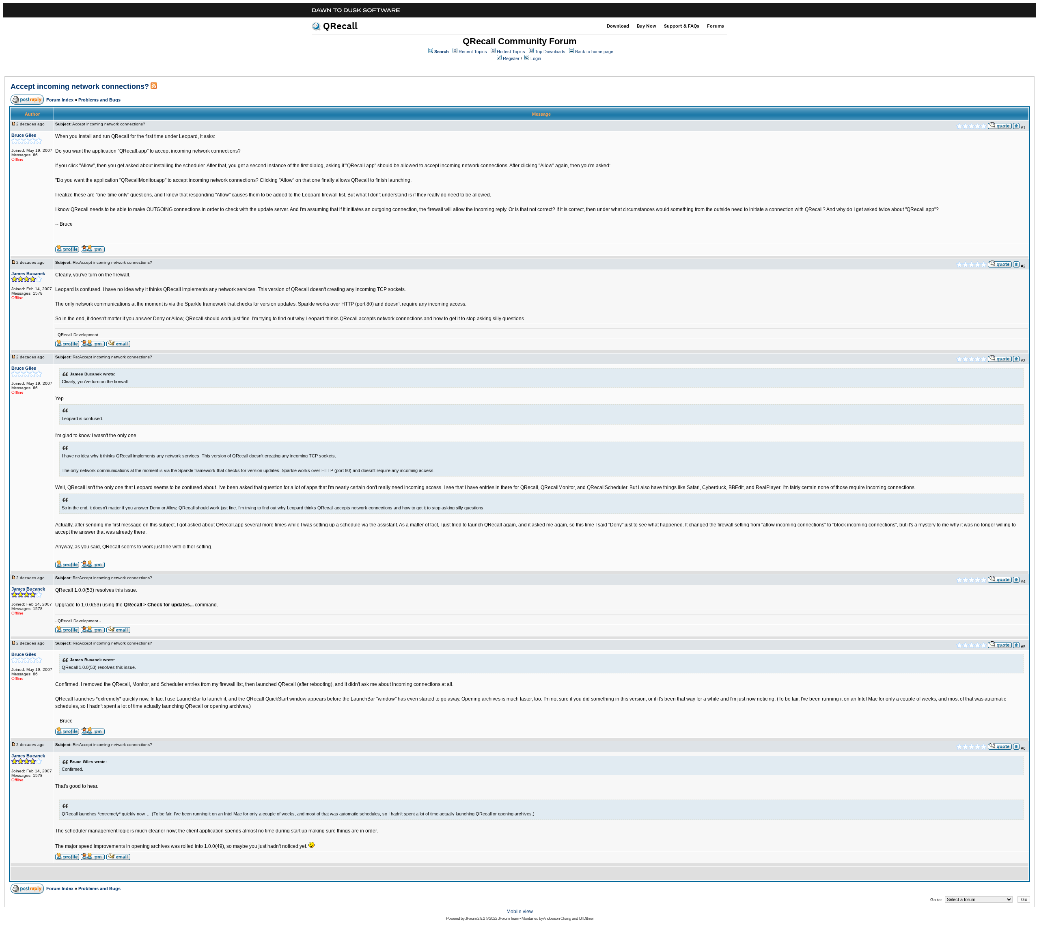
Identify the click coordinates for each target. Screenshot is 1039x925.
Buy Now (646, 26)
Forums (715, 26)
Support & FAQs (681, 26)
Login (535, 58)
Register (511, 58)
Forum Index (59, 99)
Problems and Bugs (99, 99)
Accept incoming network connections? (80, 86)
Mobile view (520, 911)
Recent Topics (473, 51)
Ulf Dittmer (586, 918)
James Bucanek (28, 273)
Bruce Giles (23, 135)
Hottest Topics (511, 51)
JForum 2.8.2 (475, 918)
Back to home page (594, 51)
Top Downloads (550, 51)
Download (618, 26)
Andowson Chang (557, 918)
